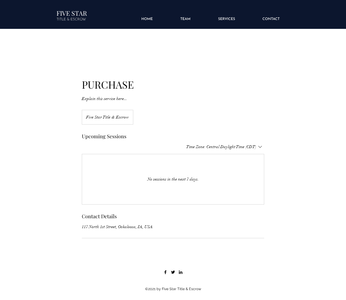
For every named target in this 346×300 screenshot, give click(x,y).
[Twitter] (173, 272)
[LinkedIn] (180, 272)
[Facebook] (165, 272)
